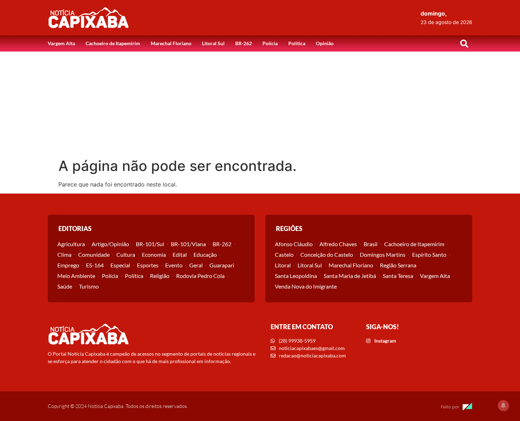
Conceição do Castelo (326, 254)
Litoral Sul (213, 43)
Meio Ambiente (76, 275)
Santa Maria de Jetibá (350, 275)
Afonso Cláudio (294, 244)
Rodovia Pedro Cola (200, 275)
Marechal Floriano (171, 43)
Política (296, 43)
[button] (464, 43)
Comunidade (94, 254)
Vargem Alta (61, 43)
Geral (196, 265)
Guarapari (221, 265)
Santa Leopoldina (296, 275)
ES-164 (95, 265)
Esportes (147, 265)
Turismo (89, 286)
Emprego (68, 265)
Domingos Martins (382, 254)
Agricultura (71, 244)
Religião (159, 275)
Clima (64, 254)
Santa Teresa (398, 275)
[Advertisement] (260, 104)
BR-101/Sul (150, 244)
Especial (120, 265)
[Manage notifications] (503, 405)
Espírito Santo (429, 254)
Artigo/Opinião (110, 244)
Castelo (284, 254)
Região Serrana (398, 265)
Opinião (325, 43)
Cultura (125, 254)
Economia (154, 254)
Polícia (270, 43)
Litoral (283, 265)
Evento (174, 265)
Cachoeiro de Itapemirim (113, 43)
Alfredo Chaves (338, 244)
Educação (205, 254)
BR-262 (243, 43)
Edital (180, 254)
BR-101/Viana (188, 244)
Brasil (370, 244)
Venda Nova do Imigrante (306, 286)
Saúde (64, 286)
